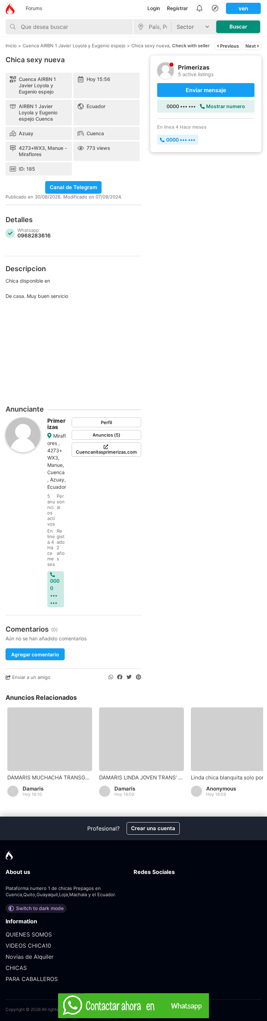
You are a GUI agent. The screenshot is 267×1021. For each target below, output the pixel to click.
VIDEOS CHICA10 (28, 945)
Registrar (177, 8)
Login (153, 8)
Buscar (238, 26)
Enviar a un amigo (30, 677)
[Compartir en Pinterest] (138, 677)
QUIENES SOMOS (29, 934)
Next (251, 46)
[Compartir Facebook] (119, 677)
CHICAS (16, 967)
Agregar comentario (35, 654)
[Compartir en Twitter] (129, 677)
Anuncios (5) (106, 435)
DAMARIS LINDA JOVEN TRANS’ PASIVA (141, 778)
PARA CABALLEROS (32, 978)
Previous (229, 46)
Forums (34, 8)
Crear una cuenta (153, 828)
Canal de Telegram (73, 187)
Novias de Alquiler (30, 956)
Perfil (106, 422)
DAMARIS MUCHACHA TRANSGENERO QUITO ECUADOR (49, 778)
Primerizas (56, 424)
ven (243, 8)
